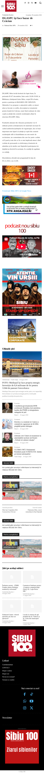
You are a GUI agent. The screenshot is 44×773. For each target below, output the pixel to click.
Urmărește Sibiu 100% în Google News (16, 191)
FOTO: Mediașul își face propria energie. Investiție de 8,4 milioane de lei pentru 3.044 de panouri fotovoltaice (21, 385)
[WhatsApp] (27, 30)
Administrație (5, 379)
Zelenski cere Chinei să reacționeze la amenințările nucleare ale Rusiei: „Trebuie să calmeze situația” (27, 438)
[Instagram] (28, 3)
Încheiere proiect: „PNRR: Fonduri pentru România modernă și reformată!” (10, 587)
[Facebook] (25, 3)
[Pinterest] (22, 30)
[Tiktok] (31, 694)
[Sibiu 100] (10, 6)
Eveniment (17, 419)
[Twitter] (31, 708)
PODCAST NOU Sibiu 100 (22, 228)
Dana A (16, 415)
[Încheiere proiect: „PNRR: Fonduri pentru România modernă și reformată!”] (11, 577)
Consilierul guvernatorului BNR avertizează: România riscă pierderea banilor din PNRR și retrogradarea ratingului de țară (27, 409)
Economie (17, 403)
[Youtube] (35, 3)
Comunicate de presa (7, 15)
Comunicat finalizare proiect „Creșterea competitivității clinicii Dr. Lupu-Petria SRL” (32, 588)
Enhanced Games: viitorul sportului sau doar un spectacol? (10, 616)
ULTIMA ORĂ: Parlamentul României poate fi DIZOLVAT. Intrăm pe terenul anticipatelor (28, 452)
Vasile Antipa (14, 379)
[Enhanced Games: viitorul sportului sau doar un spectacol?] (11, 606)
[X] (32, 3)
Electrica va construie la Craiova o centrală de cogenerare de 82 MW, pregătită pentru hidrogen (26, 424)
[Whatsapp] (24, 701)
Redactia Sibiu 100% (10, 25)
